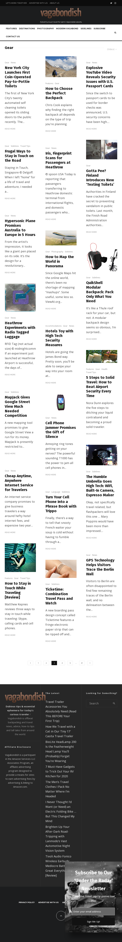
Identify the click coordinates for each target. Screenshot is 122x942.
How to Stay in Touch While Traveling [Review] (18, 590)
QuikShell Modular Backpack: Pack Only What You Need (100, 292)
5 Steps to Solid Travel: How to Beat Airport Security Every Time (100, 386)
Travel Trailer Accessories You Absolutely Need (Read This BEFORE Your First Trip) (60, 711)
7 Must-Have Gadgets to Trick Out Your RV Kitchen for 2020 (60, 771)
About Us (54, 3)
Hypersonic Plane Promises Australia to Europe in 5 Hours (20, 228)
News (13, 62)
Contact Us (13, 36)
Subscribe (99, 28)
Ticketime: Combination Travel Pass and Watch (59, 596)
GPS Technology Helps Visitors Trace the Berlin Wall (100, 567)
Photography (45, 28)
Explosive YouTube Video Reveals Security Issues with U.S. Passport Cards (100, 77)
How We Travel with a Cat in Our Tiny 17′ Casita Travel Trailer (60, 731)
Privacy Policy (27, 902)
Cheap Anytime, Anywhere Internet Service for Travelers (19, 483)
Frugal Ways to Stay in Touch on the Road (19, 156)
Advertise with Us (38, 3)
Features (11, 28)
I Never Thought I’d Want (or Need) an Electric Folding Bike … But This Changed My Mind (60, 811)
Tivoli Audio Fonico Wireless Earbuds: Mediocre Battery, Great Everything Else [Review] (60, 865)
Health (104, 369)
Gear (7, 62)
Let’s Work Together (16, 3)
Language (55, 492)
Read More (10, 129)
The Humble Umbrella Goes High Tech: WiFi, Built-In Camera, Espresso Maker (100, 485)
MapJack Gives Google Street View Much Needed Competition (17, 406)
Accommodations (53, 326)
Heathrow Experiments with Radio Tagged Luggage (20, 330)
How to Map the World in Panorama (59, 261)
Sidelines (86, 28)
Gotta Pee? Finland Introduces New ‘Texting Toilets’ (100, 178)
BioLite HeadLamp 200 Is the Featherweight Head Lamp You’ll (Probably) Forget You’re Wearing (60, 751)
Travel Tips (25, 146)
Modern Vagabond (67, 28)
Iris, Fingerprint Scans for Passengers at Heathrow (58, 160)
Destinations (27, 28)
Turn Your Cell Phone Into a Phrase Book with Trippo (60, 504)
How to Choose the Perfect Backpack (59, 93)
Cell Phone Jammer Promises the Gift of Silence (60, 430)
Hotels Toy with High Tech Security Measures (59, 338)
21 (82, 663)
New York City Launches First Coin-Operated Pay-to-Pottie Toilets (18, 77)
